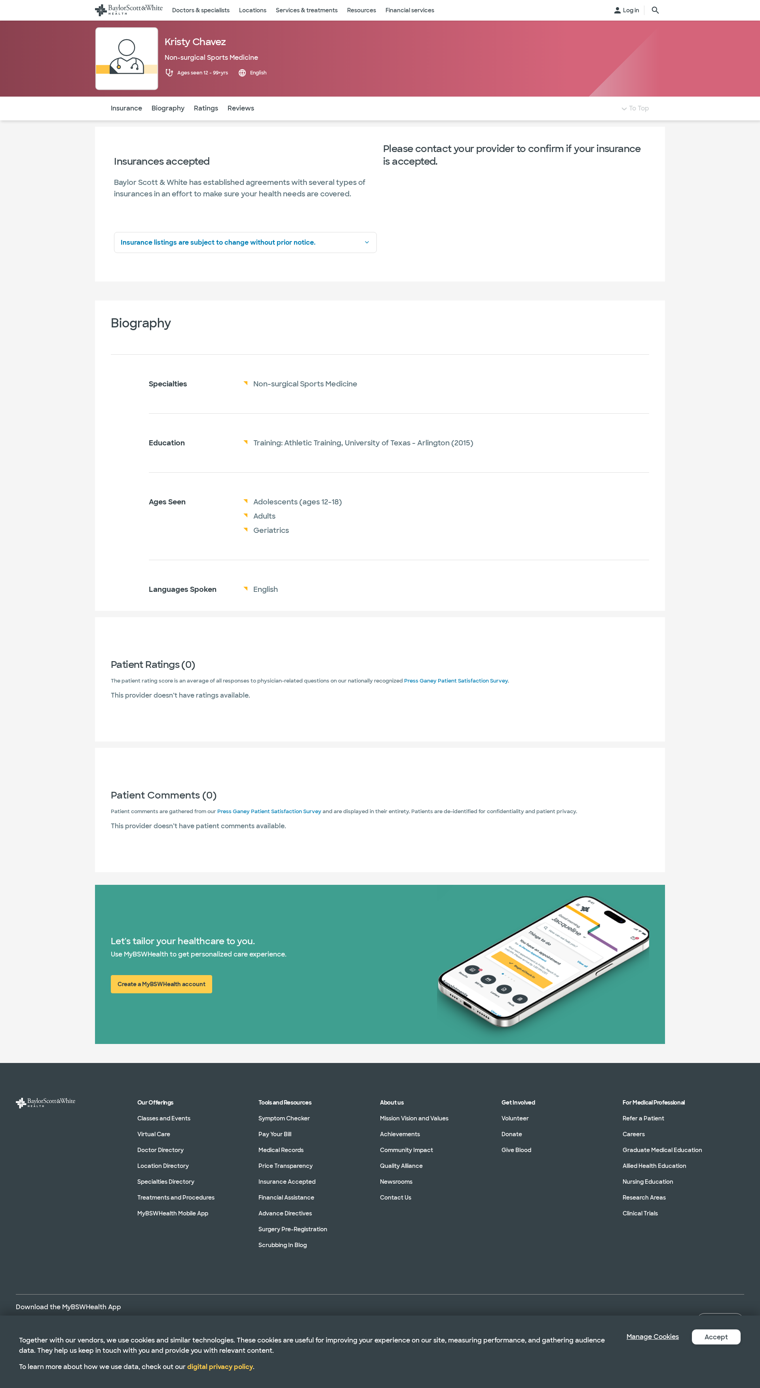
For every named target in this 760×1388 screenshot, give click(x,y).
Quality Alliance (401, 1165)
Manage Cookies (653, 1337)
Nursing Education (648, 1181)
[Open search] (655, 10)
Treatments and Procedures (176, 1197)
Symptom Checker (284, 1118)
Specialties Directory (165, 1181)
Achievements (400, 1134)
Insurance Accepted (286, 1181)
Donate (512, 1134)
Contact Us (395, 1197)
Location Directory (163, 1165)
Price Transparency (285, 1165)
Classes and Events (163, 1118)
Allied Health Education (654, 1165)
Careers (634, 1134)
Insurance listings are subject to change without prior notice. (218, 242)
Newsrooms (396, 1181)
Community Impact (406, 1150)
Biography (168, 108)
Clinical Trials (640, 1213)
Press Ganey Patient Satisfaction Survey (456, 680)
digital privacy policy (220, 1367)
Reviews (241, 108)
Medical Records (281, 1150)
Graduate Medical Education (662, 1150)
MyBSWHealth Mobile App (172, 1213)
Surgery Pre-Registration (292, 1229)
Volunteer (515, 1118)
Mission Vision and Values (414, 1118)
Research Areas (644, 1197)
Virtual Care (153, 1134)
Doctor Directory (160, 1150)
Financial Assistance (286, 1197)
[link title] (129, 10)
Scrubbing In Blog (282, 1245)
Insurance (126, 108)
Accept (716, 1337)
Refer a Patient (643, 1118)
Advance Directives (285, 1213)
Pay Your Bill (274, 1134)
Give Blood (516, 1150)
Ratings (206, 108)
